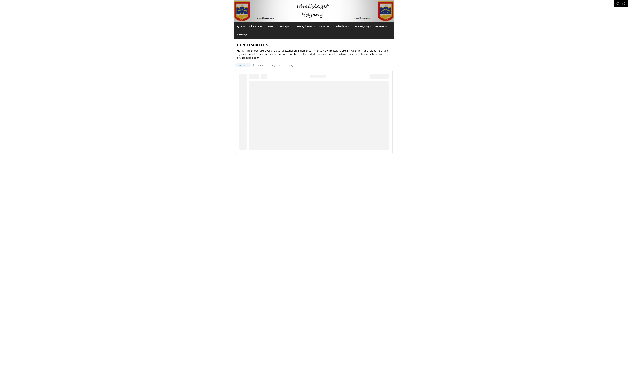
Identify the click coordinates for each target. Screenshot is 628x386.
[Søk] (618, 4)
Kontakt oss (381, 26)
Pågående (276, 65)
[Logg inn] (624, 4)
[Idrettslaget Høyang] (314, 11)
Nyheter (241, 26)
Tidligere (292, 65)
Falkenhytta (243, 34)
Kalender (243, 65)
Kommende (259, 65)
